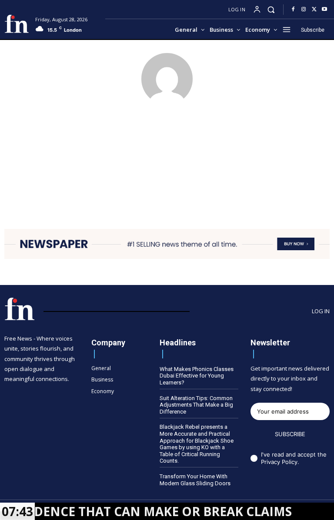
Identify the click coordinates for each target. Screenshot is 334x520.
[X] (314, 9)
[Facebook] (293, 9)
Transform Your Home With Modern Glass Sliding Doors (195, 480)
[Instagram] (303, 9)
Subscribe (290, 434)
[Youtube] (324, 9)
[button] (271, 9)
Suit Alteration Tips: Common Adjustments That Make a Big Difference (196, 405)
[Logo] (16, 23)
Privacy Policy (279, 461)
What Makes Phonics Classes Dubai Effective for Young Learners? (197, 376)
